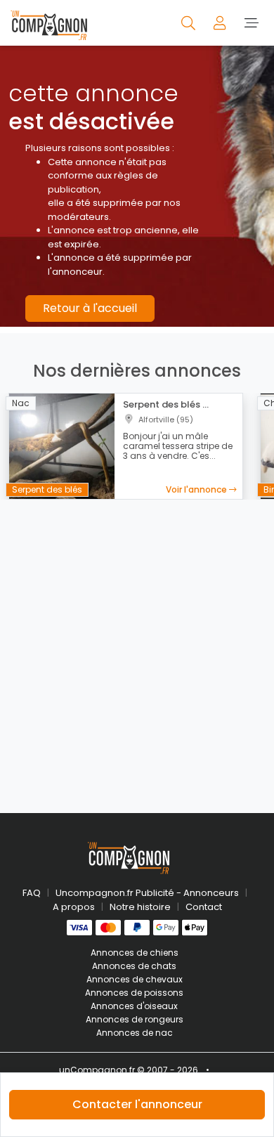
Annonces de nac (134, 1032)
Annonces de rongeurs (134, 1019)
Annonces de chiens (134, 952)
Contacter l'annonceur (137, 1104)
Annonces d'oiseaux (134, 1006)
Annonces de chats (134, 966)
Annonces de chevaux (134, 979)
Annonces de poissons (134, 992)
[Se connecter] (221, 22)
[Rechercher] (189, 22)
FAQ (31, 892)
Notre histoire (140, 907)
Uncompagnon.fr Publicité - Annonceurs (147, 892)
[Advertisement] (137, 648)
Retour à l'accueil (90, 308)
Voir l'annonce (197, 489)
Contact (203, 907)
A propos (74, 907)
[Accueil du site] (48, 23)
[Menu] (251, 22)
